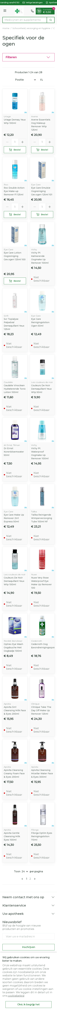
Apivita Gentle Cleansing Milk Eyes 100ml (12, 836)
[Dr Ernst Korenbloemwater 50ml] (15, 430)
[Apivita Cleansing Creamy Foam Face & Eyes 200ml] (15, 751)
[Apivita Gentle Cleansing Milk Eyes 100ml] (15, 814)
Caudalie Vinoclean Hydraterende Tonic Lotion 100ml (15, 389)
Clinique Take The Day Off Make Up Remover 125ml (41, 710)
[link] (23, 879)
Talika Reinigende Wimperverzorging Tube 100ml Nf (41, 518)
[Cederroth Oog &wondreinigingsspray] (42, 625)
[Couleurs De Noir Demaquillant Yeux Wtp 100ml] (15, 559)
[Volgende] (34, 879)
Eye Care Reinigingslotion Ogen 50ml (40, 322)
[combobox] (24, 20)
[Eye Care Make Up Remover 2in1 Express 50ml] (15, 496)
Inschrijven (28, 947)
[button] (28, 57)
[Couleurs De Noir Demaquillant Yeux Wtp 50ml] (42, 367)
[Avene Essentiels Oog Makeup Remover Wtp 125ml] (42, 101)
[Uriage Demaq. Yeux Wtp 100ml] (15, 101)
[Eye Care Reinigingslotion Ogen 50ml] (42, 300)
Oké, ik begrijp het (28, 1004)
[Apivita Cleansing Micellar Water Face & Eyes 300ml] (42, 751)
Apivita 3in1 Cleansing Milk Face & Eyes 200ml (15, 710)
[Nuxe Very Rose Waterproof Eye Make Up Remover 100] (42, 559)
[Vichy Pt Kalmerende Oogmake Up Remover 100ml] (42, 234)
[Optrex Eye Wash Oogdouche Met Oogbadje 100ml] (15, 625)
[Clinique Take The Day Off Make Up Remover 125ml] (42, 688)
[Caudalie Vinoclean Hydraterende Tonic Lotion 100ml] (15, 367)
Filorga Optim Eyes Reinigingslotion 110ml (41, 836)
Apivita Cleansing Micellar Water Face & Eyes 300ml (42, 773)
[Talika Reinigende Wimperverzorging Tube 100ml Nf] (42, 496)
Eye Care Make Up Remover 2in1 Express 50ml (14, 518)
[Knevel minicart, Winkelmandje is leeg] (39, 11)
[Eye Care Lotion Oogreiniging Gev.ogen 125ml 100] (15, 234)
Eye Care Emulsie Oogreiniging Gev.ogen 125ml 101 (41, 191)
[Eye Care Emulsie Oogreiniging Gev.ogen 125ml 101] (42, 169)
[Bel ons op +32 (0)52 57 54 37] (32, 11)
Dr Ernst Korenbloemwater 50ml (14, 451)
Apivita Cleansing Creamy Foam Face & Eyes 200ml (14, 773)
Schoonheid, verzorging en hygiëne (31, 28)
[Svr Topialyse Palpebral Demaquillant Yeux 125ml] (15, 300)
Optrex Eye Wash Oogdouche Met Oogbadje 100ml (13, 647)
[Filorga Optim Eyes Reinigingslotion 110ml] (42, 814)
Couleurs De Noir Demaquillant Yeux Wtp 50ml (41, 389)
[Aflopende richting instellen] (41, 79)
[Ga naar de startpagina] (19, 11)
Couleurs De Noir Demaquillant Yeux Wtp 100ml (14, 581)
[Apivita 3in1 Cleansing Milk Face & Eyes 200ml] (15, 688)
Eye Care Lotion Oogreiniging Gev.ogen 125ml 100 (15, 256)
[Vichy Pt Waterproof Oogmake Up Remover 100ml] (42, 430)
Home (5, 28)
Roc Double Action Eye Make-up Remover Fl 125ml (14, 191)
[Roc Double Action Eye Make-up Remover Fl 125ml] (15, 169)
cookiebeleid (16, 995)
